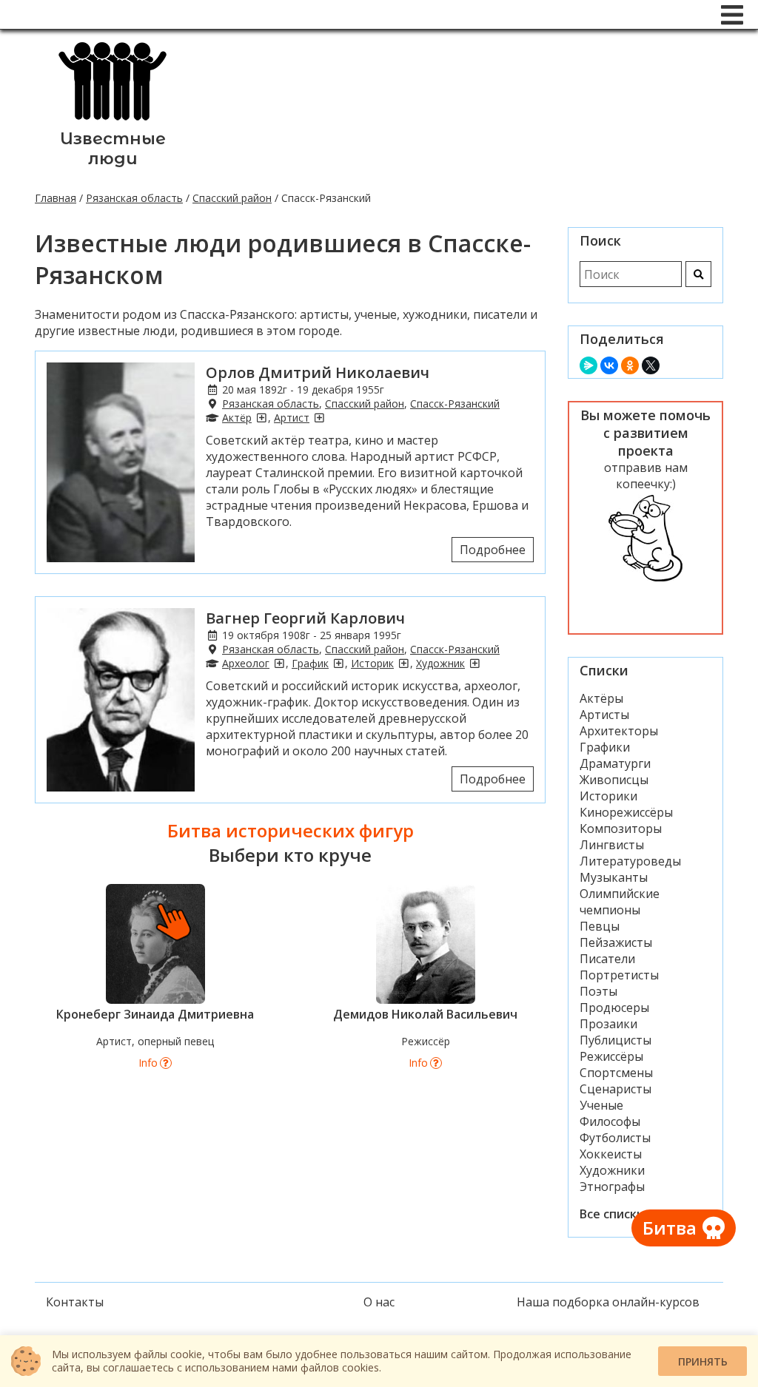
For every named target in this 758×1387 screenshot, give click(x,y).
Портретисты (619, 975)
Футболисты (615, 1138)
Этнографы (612, 1186)
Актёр (237, 418)
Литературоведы (630, 861)
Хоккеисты (611, 1154)
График (310, 663)
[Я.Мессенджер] (588, 365)
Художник (440, 663)
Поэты (598, 991)
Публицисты (615, 1040)
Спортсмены (616, 1072)
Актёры (601, 698)
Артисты (604, 714)
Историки (608, 796)
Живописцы (614, 780)
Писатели (607, 959)
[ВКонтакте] (609, 365)
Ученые (601, 1105)
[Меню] (732, 15)
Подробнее (493, 549)
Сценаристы (615, 1089)
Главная (55, 198)
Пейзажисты (616, 942)
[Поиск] (698, 274)
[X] (651, 365)
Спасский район (232, 198)
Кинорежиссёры (626, 812)
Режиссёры (611, 1056)
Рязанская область (134, 198)
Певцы (600, 926)
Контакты (75, 1302)
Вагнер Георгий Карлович (305, 618)
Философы (610, 1121)
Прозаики (608, 1024)
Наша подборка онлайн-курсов (608, 1302)
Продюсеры (614, 1007)
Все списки (612, 1214)
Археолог (245, 663)
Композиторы (621, 828)
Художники (612, 1170)
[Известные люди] (112, 120)
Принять (703, 1361)
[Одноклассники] (630, 365)
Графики (605, 747)
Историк (372, 663)
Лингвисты (612, 845)
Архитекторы (619, 731)
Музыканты (614, 877)
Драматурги (615, 763)
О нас (379, 1302)
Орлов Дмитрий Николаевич (317, 372)
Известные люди (113, 149)
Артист (291, 418)
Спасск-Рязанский (455, 403)
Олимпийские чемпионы (620, 901)
